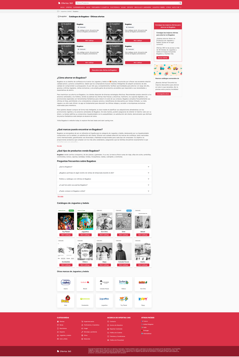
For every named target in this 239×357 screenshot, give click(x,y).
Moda (88, 7)
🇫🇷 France (144, 321)
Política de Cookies (116, 332)
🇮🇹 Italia (143, 327)
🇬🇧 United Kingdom (147, 324)
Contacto (113, 321)
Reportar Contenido (116, 329)
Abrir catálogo (89, 40)
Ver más (59, 146)
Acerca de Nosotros (116, 325)
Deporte (130, 7)
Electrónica (115, 7)
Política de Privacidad (117, 340)
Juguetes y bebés (158, 7)
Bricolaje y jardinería (143, 7)
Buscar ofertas (162, 57)
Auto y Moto (176, 7)
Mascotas (87, 339)
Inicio (62, 7)
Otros (168, 7)
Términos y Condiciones (117, 336)
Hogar (123, 7)
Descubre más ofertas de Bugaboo (104, 70)
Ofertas (69, 7)
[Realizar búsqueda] (180, 3)
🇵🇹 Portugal (145, 330)
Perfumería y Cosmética (100, 7)
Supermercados (79, 7)
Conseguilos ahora (163, 94)
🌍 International (146, 333)
